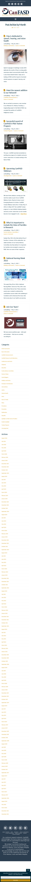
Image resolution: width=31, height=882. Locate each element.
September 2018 (5, 740)
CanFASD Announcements (10, 97)
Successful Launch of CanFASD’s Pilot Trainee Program (13, 123)
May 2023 (4, 562)
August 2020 (4, 667)
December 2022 (5, 578)
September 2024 (5, 511)
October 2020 (5, 661)
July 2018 (4, 747)
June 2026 (4, 444)
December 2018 (5, 731)
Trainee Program (8, 131)
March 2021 (4, 645)
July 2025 (4, 479)
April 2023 (4, 565)
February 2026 (5, 457)
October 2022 (5, 584)
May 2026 (4, 447)
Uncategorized (7, 175)
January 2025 (4, 498)
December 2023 (5, 540)
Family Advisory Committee (11, 232)
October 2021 (5, 623)
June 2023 (4, 559)
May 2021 (4, 639)
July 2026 (4, 441)
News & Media (5, 399)
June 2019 (4, 712)
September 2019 (5, 702)
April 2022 (4, 603)
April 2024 (4, 527)
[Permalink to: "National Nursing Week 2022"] (15, 275)
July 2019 (4, 709)
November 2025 (5, 467)
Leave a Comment (20, 45)
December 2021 (5, 616)
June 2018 (4, 750)
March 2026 (4, 454)
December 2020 (5, 654)
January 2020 (4, 689)
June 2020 (4, 674)
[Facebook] (9, 4)
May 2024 (4, 524)
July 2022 (4, 594)
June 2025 (4, 482)
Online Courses (16, 834)
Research (16, 832)
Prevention (4, 409)
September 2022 (5, 588)
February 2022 (5, 610)
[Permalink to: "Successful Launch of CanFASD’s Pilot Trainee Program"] (15, 141)
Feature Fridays (5, 374)
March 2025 (4, 492)
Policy (3, 402)
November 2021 (5, 619)
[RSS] (21, 4)
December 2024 (5, 502)
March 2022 (4, 607)
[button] (15, 19)
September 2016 (5, 798)
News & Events (18, 833)
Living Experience (10, 833)
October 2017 (5, 769)
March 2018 (4, 760)
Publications (4, 412)
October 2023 (5, 546)
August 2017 (4, 775)
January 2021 (4, 651)
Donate (25, 833)
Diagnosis (4, 364)
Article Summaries (6, 348)
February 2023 (5, 572)
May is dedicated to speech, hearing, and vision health (15, 38)
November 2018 (5, 734)
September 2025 (5, 473)
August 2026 (4, 438)
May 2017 (4, 785)
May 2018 (4, 753)
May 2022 (4, 600)
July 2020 (4, 670)
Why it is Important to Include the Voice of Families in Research (15, 225)
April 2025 (4, 489)
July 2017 (4, 779)
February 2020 (5, 686)
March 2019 (4, 721)
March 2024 (4, 530)
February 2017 (5, 795)
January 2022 (4, 613)
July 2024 (4, 517)
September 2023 (5, 549)
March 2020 (4, 683)
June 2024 (4, 521)
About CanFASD (5, 832)
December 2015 (5, 811)
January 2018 (4, 766)
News (3, 396)
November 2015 (5, 814)
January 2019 (4, 728)
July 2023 (4, 556)
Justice (3, 390)
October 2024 (5, 508)
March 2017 (4, 791)
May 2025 (4, 486)
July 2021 (4, 632)
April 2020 (4, 680)
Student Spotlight (5, 422)
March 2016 (4, 807)
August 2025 (4, 476)
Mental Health (5, 393)
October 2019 (5, 699)
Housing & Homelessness (7, 383)
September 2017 (5, 772)
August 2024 (4, 514)
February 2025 (5, 495)
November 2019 (5, 696)
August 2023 (4, 553)
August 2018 (4, 744)
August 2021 (4, 629)
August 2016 (4, 801)
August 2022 (4, 591)
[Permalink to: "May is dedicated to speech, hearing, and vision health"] (15, 56)
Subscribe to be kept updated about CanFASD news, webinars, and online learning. (15, 874)
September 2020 (5, 664)
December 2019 (5, 693)
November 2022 (5, 581)
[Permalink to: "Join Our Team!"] (15, 322)
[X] (12, 4)
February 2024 (5, 533)
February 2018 (5, 763)
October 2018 (5, 737)
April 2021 (4, 642)
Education (4, 367)
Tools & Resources (24, 832)
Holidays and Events (9, 45)
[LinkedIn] (15, 4)
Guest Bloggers (5, 377)
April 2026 (4, 451)
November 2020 (5, 658)
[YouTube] (18, 4)
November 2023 (5, 543)
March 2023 (4, 568)
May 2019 (4, 715)
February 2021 (5, 648)
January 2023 (4, 575)
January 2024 (4, 537)
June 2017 (4, 782)
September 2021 (5, 626)
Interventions (5, 387)
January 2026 (4, 460)
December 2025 (5, 463)
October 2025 (5, 470)
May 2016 (4, 804)
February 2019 (5, 725)
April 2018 (4, 756)
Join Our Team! (12, 307)
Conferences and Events (7, 361)
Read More (24, 214)
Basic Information (5, 351)
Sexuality (4, 415)
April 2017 (4, 788)
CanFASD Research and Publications (9, 358)
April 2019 (4, 718)
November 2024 (5, 505)
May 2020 (4, 677)
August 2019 (4, 705)
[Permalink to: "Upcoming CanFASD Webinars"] (15, 185)
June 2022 (4, 597)
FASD (12, 832)
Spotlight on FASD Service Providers (9, 418)
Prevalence (4, 406)
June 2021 (4, 635)
